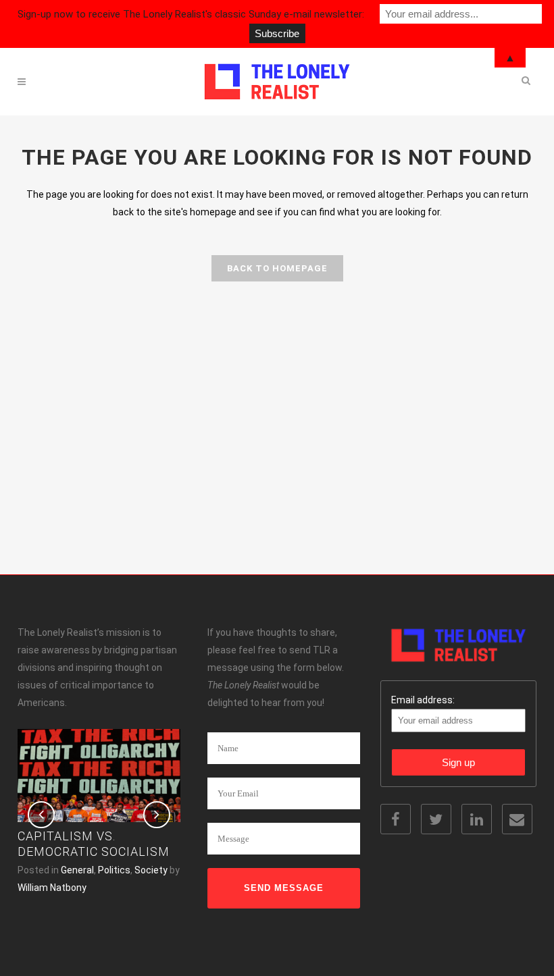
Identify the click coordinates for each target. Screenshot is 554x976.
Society (151, 870)
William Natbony (52, 887)
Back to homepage (277, 268)
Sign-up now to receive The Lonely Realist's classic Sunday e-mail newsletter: (191, 14)
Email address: (423, 700)
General (77, 870)
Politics (114, 870)
